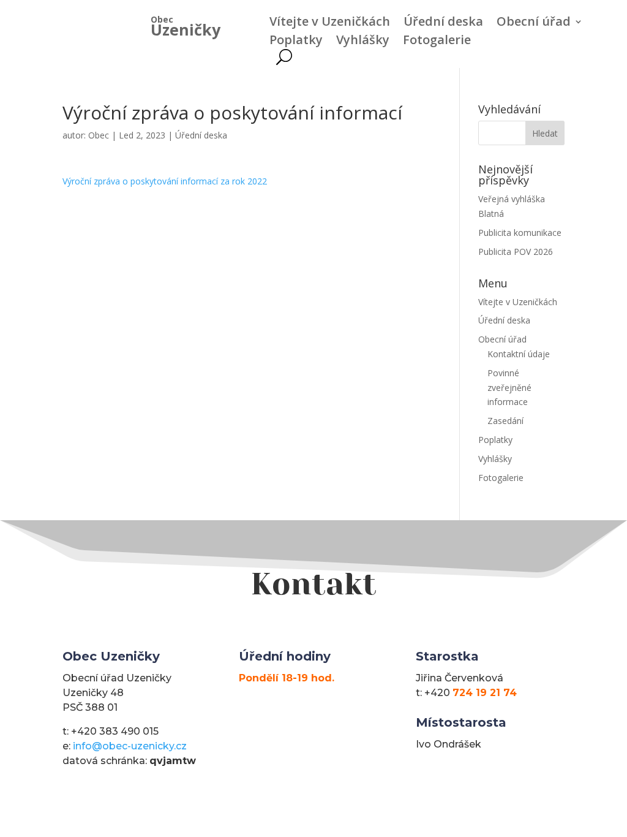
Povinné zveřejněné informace (509, 387)
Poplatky (296, 42)
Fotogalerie (437, 42)
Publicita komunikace (519, 232)
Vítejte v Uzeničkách (329, 23)
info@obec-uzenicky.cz (130, 746)
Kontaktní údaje (518, 354)
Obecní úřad (534, 23)
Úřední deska (443, 23)
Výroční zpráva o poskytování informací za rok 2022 (164, 181)
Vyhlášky (362, 42)
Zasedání (505, 420)
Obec (98, 135)
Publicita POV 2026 (515, 251)
